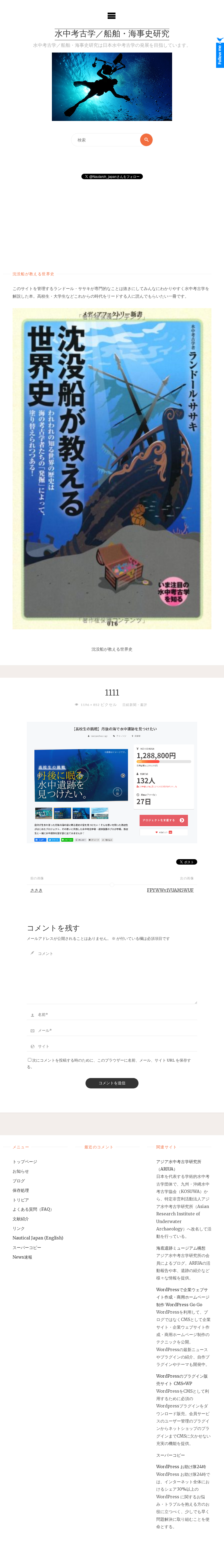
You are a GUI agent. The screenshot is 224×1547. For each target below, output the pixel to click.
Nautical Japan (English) (38, 1238)
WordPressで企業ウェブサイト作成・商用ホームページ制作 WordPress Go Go (183, 1297)
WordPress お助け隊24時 (181, 1466)
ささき (36, 890)
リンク (19, 1228)
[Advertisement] (112, 220)
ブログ (19, 1180)
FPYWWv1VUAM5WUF (170, 890)
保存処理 (21, 1190)
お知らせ (21, 1171)
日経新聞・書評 (134, 705)
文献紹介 (21, 1218)
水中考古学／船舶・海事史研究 (112, 34)
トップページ (25, 1161)
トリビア (21, 1200)
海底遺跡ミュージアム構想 (180, 1248)
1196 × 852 (91, 705)
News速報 (22, 1257)
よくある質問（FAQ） (33, 1209)
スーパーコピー (27, 1247)
